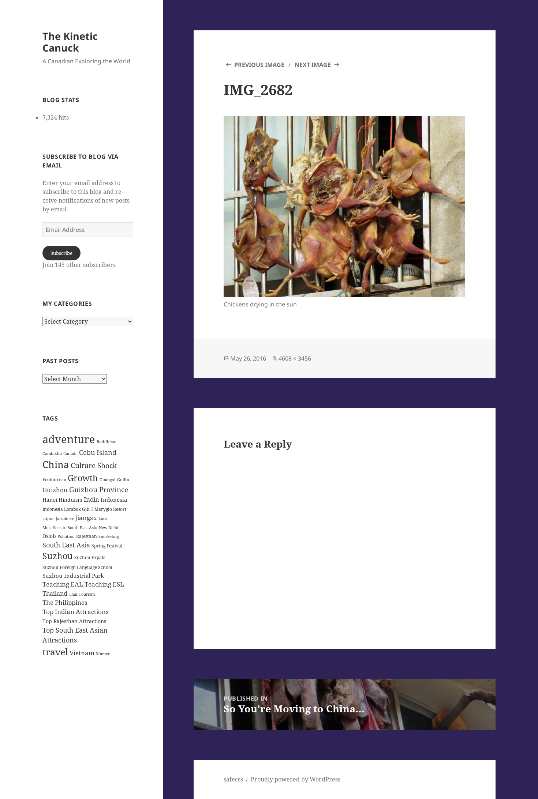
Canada (70, 453)
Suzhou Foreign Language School (77, 567)
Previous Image (259, 65)
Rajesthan (86, 536)
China (55, 464)
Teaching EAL (62, 584)
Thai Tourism (82, 594)
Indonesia (114, 499)
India (91, 499)
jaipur (48, 518)
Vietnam (82, 653)
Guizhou (55, 490)
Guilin (123, 479)
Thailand (54, 593)
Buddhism (106, 441)
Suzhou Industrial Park (73, 575)
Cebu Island (97, 452)
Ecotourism (54, 479)
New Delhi (109, 527)
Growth (83, 478)
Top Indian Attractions (75, 611)
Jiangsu (86, 517)
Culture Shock (94, 465)
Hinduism (70, 499)
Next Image (313, 65)
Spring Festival (107, 546)
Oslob (49, 535)
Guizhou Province (98, 489)
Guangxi (108, 479)
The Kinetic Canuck (70, 41)
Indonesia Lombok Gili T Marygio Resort (84, 509)
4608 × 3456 (295, 358)
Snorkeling (108, 536)
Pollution (66, 536)
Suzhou (57, 556)
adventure (68, 439)
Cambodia (52, 453)
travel (55, 651)
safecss (233, 779)
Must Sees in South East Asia (69, 527)
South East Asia (66, 544)
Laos (102, 518)
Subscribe (61, 253)
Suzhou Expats (89, 557)
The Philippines (64, 602)
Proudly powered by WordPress (295, 779)
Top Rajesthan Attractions (74, 621)
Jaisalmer (65, 518)
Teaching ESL (104, 584)
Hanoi (49, 499)
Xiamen (103, 653)
